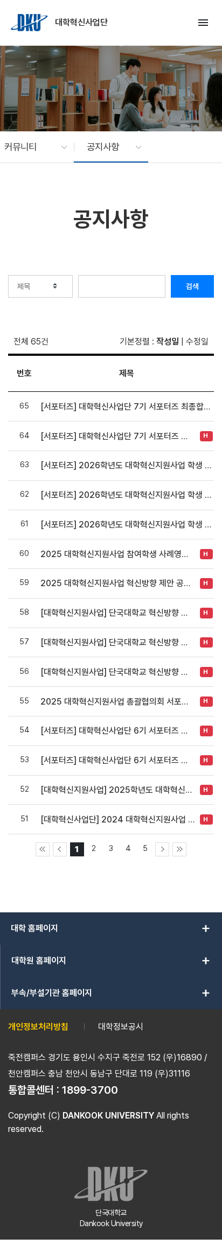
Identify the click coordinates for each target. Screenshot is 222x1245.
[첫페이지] (43, 849)
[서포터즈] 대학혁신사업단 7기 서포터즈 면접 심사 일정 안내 (117, 436)
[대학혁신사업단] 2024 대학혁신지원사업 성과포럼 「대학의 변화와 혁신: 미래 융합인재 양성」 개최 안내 (117, 819)
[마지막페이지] (179, 849)
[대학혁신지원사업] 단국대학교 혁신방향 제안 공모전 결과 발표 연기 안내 (117, 613)
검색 (192, 286)
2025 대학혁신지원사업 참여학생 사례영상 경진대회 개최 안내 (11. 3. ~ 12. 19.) (117, 554)
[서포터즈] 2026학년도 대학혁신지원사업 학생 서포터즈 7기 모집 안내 (126, 524)
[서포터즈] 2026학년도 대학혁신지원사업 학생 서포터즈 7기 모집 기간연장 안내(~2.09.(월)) (126, 495)
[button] (30, 147)
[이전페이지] (60, 849)
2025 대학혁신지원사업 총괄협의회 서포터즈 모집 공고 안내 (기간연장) (117, 702)
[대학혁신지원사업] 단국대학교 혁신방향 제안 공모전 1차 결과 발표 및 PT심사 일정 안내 (117, 642)
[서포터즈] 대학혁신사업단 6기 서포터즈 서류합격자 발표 (117, 760)
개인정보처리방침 (38, 1027)
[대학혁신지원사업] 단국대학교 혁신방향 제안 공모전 (117, 672)
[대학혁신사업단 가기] (30, 22)
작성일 (167, 341)
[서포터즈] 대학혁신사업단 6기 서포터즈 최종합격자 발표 (117, 731)
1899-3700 (90, 1090)
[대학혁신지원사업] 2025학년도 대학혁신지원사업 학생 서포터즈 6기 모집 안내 (117, 790)
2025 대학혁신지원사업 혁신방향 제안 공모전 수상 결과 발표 (117, 583)
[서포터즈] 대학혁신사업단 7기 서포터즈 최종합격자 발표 (126, 407)
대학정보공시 (120, 1027)
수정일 (197, 341)
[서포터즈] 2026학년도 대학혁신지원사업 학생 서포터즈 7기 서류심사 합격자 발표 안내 (126, 465)
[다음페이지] (162, 849)
